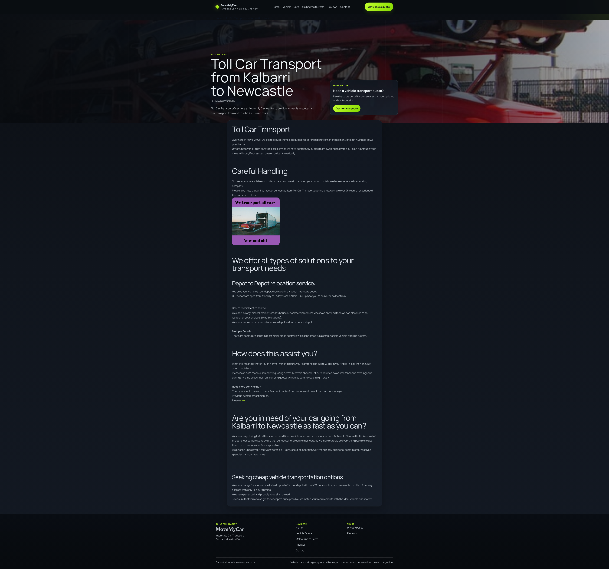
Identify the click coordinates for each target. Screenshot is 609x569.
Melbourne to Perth (313, 7)
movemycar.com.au (246, 562)
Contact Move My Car (228, 539)
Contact (345, 7)
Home (276, 7)
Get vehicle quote (379, 7)
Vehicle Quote (291, 7)
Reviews (332, 7)
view (243, 400)
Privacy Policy (355, 527)
